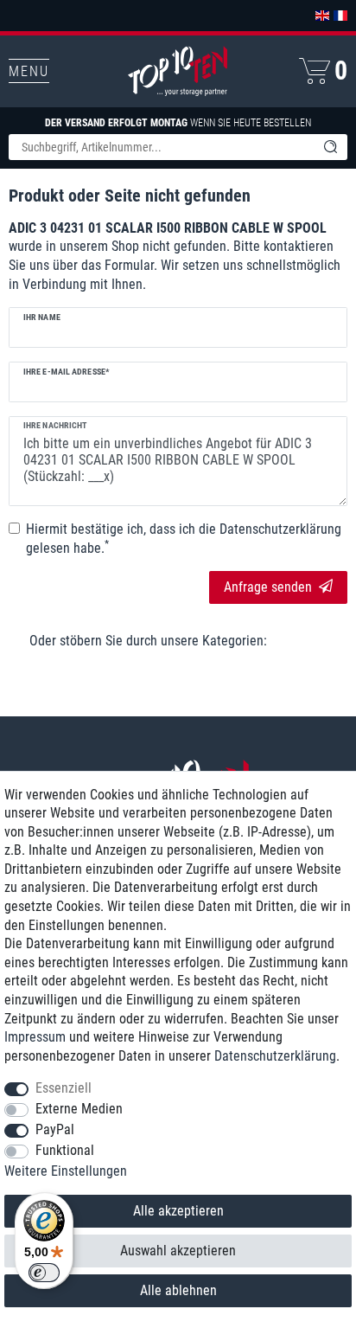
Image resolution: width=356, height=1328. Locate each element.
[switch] (44, 1272)
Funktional (64, 1150)
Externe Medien (79, 1108)
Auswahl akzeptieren (178, 1250)
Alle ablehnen (178, 1290)
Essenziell (63, 1088)
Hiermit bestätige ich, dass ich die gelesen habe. (183, 538)
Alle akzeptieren (178, 1211)
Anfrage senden (268, 587)
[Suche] (330, 147)
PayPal (54, 1129)
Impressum (35, 1037)
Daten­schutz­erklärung (275, 1056)
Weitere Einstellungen (65, 1171)
